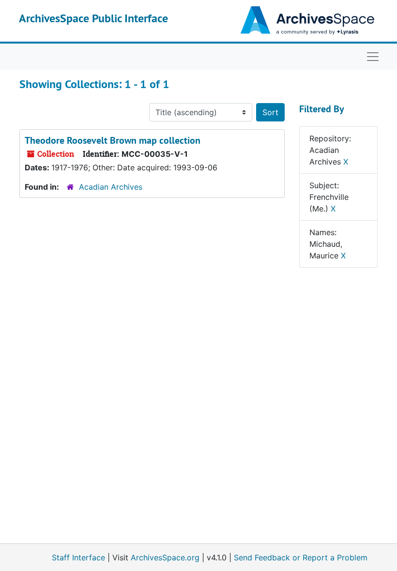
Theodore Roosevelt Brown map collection (112, 140)
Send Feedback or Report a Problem (300, 557)
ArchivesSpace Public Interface (93, 18)
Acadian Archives (110, 187)
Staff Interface (78, 557)
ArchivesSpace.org (165, 557)
